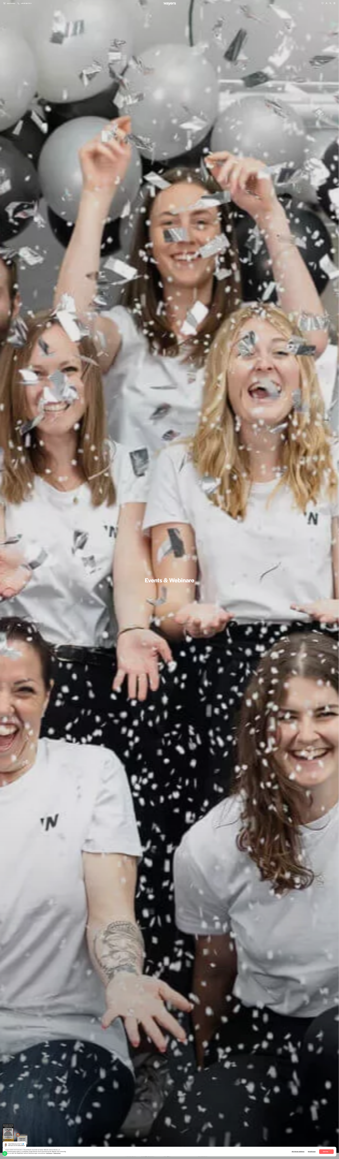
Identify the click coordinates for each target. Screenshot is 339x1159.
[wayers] (169, 3)
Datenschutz (57, 1153)
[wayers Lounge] (328, 3)
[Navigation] (334, 3)
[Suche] (331, 3)
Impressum (49, 1153)
